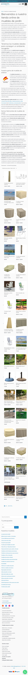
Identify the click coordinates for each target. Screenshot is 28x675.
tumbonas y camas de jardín (15, 103)
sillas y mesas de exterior (14, 101)
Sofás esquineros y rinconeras (8, 615)
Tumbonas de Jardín (5, 586)
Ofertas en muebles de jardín (7, 565)
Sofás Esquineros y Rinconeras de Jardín (10, 582)
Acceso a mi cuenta (6, 656)
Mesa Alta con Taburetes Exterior (8, 546)
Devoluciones (5, 649)
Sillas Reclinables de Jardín (7, 574)
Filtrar (16, 527)
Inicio (2, 11)
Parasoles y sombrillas (7, 631)
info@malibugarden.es (13, 1)
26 (8, 505)
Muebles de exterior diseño (7, 557)
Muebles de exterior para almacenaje (9, 559)
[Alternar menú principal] (26, 4)
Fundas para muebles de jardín (8, 638)
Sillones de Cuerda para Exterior (8, 576)
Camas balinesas (5, 629)
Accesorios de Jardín (5, 534)
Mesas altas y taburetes (7, 619)
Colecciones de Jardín (6, 540)
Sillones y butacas (6, 614)
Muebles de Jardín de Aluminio (7, 561)
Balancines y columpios (7, 627)
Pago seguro (4, 648)
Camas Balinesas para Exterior (8, 538)
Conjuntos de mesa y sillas (7, 617)
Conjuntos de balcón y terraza (8, 621)
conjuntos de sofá (5, 101)
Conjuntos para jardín (6, 542)
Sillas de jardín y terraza (6, 572)
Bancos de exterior (6, 622)
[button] (25, 672)
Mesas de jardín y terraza (7, 612)
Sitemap (4, 658)
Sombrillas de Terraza (6, 584)
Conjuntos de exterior (6, 610)
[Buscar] (25, 517)
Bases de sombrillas (6, 640)
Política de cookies (6, 651)
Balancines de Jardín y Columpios (8, 536)
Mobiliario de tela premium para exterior (9, 553)
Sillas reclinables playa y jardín (8, 633)
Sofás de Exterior (5, 580)
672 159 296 (5, 1)
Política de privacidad (6, 653)
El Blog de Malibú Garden (7, 660)
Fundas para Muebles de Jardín (8, 544)
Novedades (3, 563)
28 (11, 505)
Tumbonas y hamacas (6, 634)
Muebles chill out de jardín (6, 555)
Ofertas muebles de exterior (7, 567)
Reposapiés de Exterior (6, 569)
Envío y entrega (5, 646)
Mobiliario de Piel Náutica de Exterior (9, 551)
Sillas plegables (5, 636)
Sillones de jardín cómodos (7, 578)
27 (9, 505)
